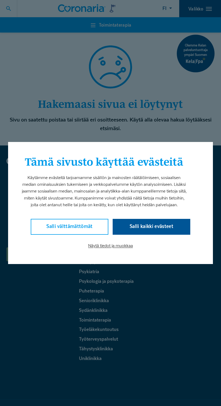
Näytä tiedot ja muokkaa (110, 245)
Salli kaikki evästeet (151, 226)
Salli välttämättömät (69, 226)
